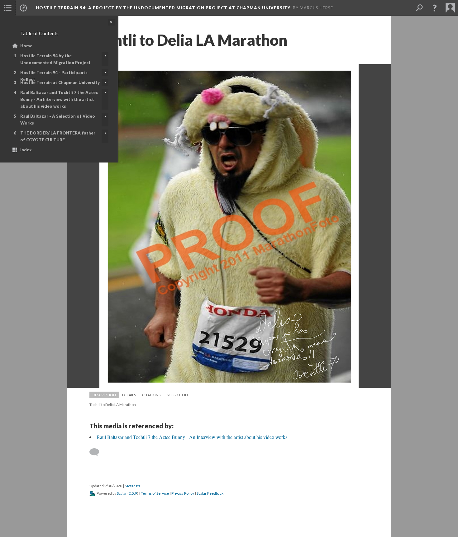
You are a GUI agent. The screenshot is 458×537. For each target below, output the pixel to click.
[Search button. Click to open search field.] (419, 8)
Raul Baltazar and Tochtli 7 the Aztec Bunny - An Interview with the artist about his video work (59, 99)
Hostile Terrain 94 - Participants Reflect (54, 76)
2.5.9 (133, 493)
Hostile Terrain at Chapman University (60, 82)
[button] (8, 8)
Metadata (133, 485)
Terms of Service (155, 493)
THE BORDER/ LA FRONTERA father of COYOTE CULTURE (57, 136)
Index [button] (26, 149)
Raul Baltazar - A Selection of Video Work (57, 119)
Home (26, 45)
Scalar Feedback (210, 493)
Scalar (122, 493)
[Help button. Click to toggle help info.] (434, 8)
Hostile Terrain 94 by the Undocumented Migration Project (55, 59)
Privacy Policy (182, 493)
